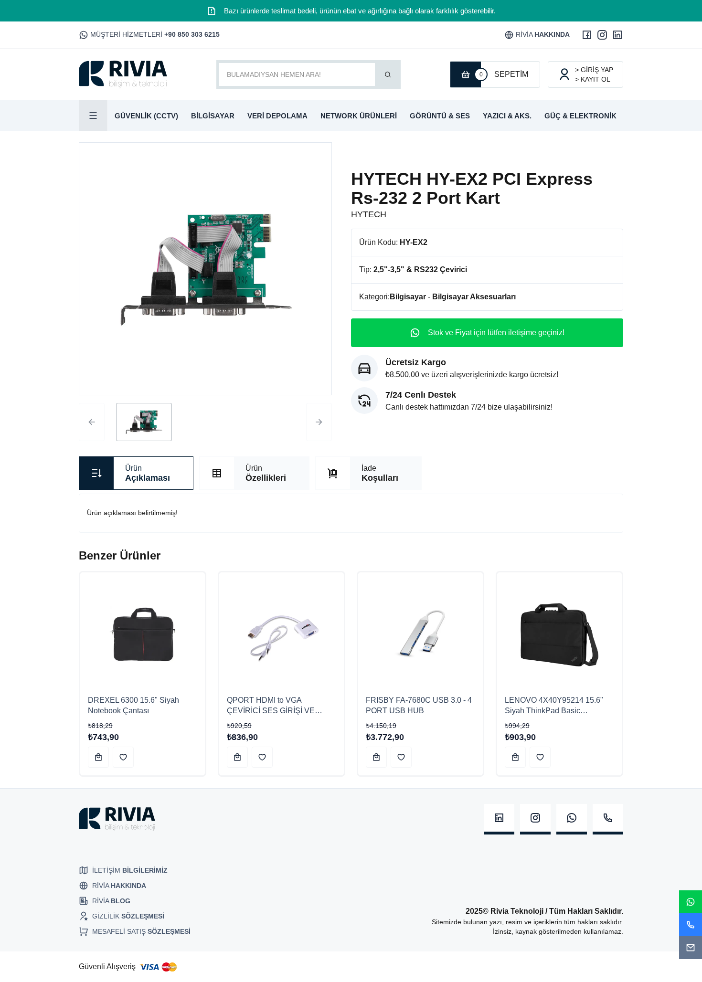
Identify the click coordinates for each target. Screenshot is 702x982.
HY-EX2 (413, 242)
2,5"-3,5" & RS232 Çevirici (420, 269)
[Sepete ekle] (98, 757)
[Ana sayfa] (123, 74)
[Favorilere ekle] (123, 757)
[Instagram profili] (602, 35)
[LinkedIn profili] (617, 35)
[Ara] (388, 74)
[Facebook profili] (587, 35)
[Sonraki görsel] (319, 422)
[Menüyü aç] (93, 115)
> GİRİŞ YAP (594, 70)
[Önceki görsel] (92, 422)
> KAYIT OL (592, 79)
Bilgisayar (408, 297)
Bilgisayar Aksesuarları (474, 297)
